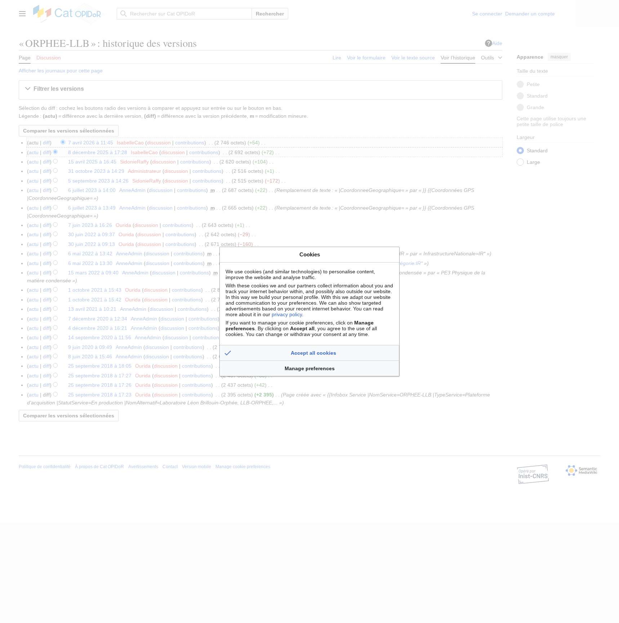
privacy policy (287, 314)
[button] (309, 352)
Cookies (309, 254)
